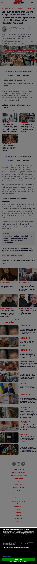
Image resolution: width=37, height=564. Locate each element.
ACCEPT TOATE (18, 559)
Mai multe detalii (9, 535)
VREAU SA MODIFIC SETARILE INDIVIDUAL (18, 561)
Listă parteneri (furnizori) (7, 556)
